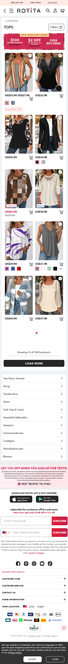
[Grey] (43, 162)
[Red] (19, 269)
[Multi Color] (7, 103)
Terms (32, 553)
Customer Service (12, 585)
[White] (43, 269)
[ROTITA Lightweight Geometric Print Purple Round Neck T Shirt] (19, 240)
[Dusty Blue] (13, 103)
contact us (8, 592)
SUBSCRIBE (59, 520)
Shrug (6, 386)
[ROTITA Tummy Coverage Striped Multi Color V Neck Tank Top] (19, 72)
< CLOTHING (11, 20)
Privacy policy (50, 636)
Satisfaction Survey (13, 572)
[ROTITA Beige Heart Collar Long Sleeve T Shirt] (49, 295)
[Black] (37, 162)
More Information (13, 599)
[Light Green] (49, 269)
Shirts (6, 401)
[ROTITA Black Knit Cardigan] (49, 134)
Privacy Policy (15, 652)
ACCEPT (32, 659)
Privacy (40, 553)
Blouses (7, 456)
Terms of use (34, 636)
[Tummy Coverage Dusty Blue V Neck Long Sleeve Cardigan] (19, 295)
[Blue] (13, 269)
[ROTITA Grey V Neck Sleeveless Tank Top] (49, 240)
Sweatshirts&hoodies (15, 417)
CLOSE (55, 659)
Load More (34, 363)
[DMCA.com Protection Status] (34, 628)
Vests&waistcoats (13, 448)
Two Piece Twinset (14, 378)
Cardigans (9, 440)
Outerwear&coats (13, 433)
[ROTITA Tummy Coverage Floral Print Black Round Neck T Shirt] (19, 134)
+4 (60, 268)
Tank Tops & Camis (13, 409)
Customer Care (11, 579)
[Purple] (7, 269)
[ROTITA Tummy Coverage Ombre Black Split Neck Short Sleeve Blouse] (49, 72)
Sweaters (8, 425)
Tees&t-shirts (10, 394)
